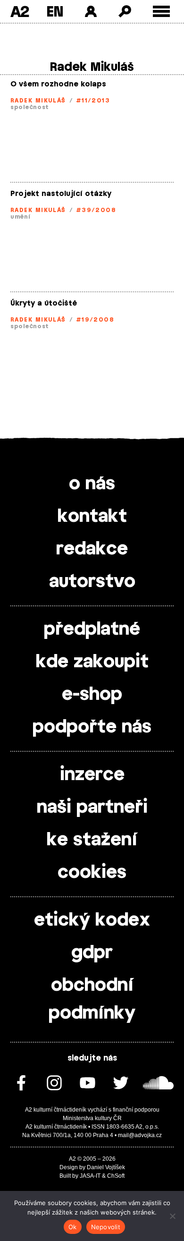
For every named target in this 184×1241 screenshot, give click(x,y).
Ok (72, 1227)
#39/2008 (96, 210)
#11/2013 (93, 100)
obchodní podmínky (92, 999)
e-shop (92, 694)
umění (20, 216)
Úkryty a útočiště (43, 303)
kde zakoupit (92, 662)
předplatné (92, 629)
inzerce (92, 775)
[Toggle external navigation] (162, 11)
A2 (19, 11)
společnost (29, 107)
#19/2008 (95, 319)
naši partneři (92, 807)
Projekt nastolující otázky (60, 193)
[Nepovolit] (172, 1216)
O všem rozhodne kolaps (58, 84)
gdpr (92, 953)
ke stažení (92, 840)
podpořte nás (92, 727)
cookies (92, 872)
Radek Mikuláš (38, 100)
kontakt (92, 516)
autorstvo (92, 581)
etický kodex (92, 920)
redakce (92, 549)
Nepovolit (105, 1227)
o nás (92, 484)
